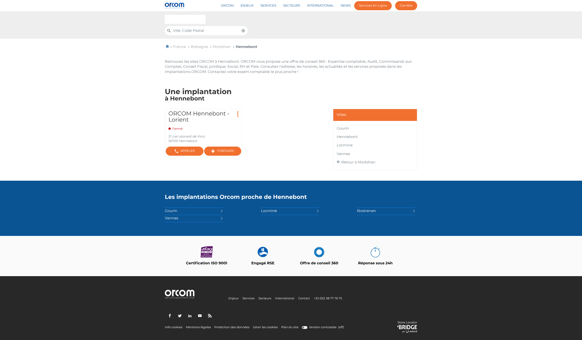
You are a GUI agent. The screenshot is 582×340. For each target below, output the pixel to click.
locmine (345, 145)
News (346, 5)
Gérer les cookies (265, 327)
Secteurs (291, 5)
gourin (343, 128)
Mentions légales (198, 327)
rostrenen (366, 211)
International (320, 5)
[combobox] (185, 19)
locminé (269, 211)
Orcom (227, 5)
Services (268, 5)
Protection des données (232, 327)
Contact (304, 298)
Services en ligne (373, 5)
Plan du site (290, 327)
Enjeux (247, 5)
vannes (343, 154)
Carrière (406, 5)
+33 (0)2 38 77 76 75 (328, 298)
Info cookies (173, 327)
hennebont (347, 137)
